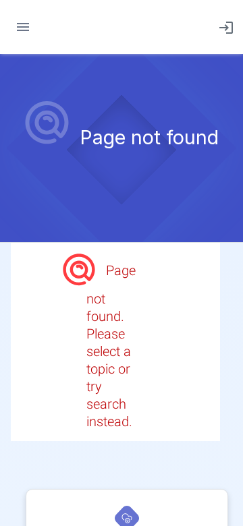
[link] (223, 27)
